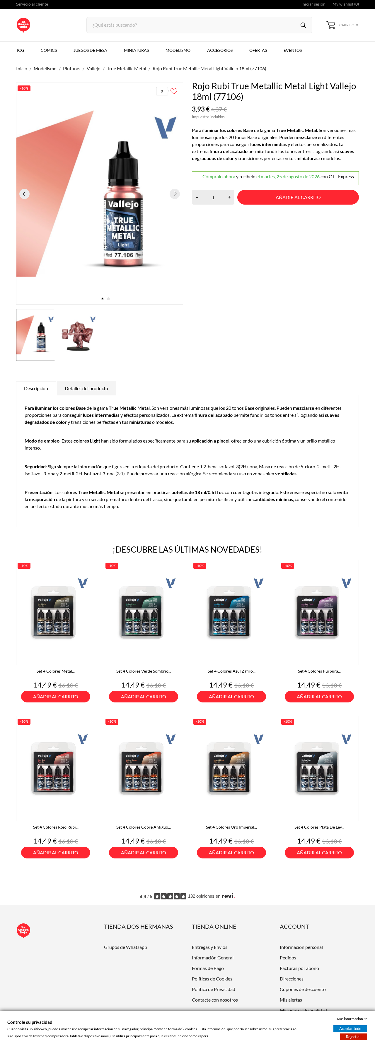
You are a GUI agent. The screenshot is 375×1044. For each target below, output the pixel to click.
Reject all (353, 1036)
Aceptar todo (350, 1028)
